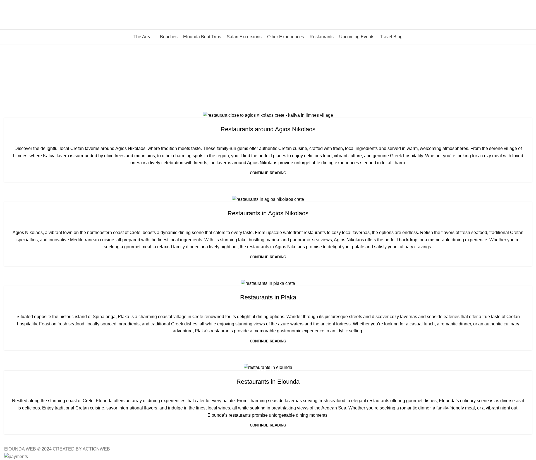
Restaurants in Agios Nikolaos (268, 213)
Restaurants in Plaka (268, 297)
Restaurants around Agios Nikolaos (268, 129)
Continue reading (268, 173)
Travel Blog (268, 118)
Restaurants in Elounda (268, 381)
